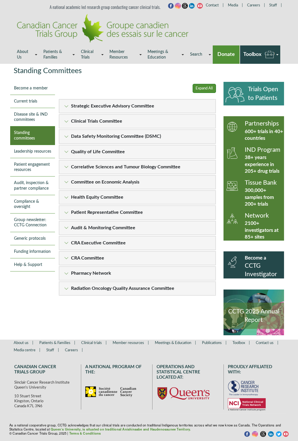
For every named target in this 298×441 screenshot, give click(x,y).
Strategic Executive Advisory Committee (112, 106)
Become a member (31, 88)
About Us (22, 54)
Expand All (204, 88)
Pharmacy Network (91, 273)
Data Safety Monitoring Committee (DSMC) (116, 136)
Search (196, 54)
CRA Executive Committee (98, 243)
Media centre (25, 350)
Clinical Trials (87, 54)
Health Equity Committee (97, 197)
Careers (253, 5)
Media (233, 5)
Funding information (32, 252)
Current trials (25, 101)
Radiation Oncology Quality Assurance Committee (122, 288)
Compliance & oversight (26, 204)
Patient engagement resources (32, 167)
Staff (273, 5)
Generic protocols (30, 239)
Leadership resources (32, 151)
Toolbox (252, 54)
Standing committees (24, 135)
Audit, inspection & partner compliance (31, 185)
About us (21, 343)
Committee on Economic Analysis (105, 182)
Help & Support (28, 265)
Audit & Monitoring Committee (103, 227)
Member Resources (118, 54)
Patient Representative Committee (107, 212)
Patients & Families (52, 54)
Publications (212, 343)
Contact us (265, 343)
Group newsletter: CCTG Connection (30, 222)
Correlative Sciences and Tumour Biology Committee (125, 167)
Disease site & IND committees (31, 117)
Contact (212, 5)
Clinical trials (91, 343)
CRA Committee (87, 258)
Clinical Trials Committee (96, 121)
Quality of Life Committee (98, 151)
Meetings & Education (158, 54)
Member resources (128, 343)
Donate (226, 54)
